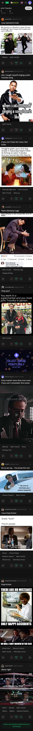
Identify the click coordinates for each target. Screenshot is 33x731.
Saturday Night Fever (9, 189)
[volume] (30, 441)
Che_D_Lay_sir (9, 377)
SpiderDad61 (9, 666)
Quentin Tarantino (23, 711)
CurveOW (8, 207)
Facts (24, 447)
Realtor (5, 57)
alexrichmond (9, 71)
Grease (12, 708)
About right (6, 669)
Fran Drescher (23, 189)
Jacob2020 (8, 19)
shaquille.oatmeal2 (11, 509)
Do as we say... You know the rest (15, 468)
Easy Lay (17, 193)
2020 (4, 708)
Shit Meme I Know (19, 560)
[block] (30, 19)
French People (14, 553)
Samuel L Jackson (8, 556)
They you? (5, 291)
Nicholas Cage (19, 270)
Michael (5, 447)
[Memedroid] (7, 3)
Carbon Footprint (8, 495)
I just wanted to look (10, 23)
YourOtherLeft (9, 287)
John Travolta (15, 57)
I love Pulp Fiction (8, 513)
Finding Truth (7, 450)
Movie (5, 711)
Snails (5, 553)
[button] (25, 2)
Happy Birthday (8, 273)
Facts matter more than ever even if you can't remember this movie (16, 381)
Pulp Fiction (6, 560)
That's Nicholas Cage (10, 211)
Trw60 (7, 464)
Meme (12, 711)
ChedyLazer (8, 138)
